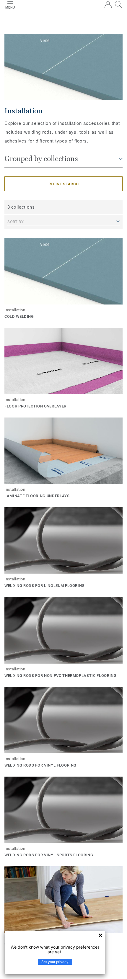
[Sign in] (108, 4)
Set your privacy (55, 962)
